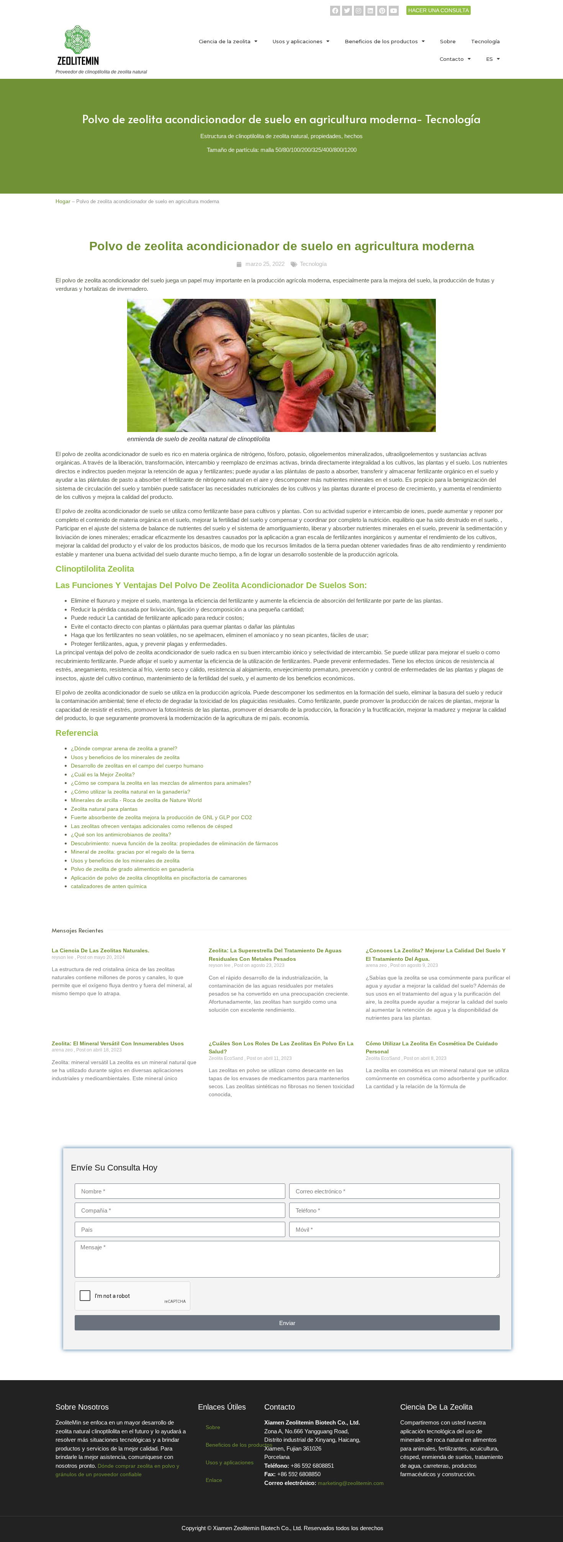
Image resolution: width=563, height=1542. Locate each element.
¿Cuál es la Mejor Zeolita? (103, 774)
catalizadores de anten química (109, 886)
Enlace (214, 1480)
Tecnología (485, 41)
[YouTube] (394, 11)
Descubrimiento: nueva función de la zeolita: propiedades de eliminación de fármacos (174, 843)
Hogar (63, 201)
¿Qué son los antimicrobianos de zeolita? (121, 834)
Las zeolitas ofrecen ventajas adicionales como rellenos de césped (151, 826)
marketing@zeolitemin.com (351, 1483)
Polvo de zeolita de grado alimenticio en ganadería (132, 869)
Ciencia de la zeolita (224, 41)
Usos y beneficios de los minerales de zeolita (125, 757)
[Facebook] (335, 11)
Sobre (448, 41)
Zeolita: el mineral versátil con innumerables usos (118, 1043)
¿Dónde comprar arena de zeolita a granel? (124, 748)
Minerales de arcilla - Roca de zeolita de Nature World (136, 800)
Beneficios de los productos (381, 41)
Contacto (452, 59)
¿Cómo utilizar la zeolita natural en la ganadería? (130, 792)
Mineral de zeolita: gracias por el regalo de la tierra (132, 852)
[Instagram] (359, 11)
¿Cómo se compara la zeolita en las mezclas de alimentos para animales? (161, 783)
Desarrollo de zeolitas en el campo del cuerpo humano (137, 766)
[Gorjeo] (347, 11)
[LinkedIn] (370, 11)
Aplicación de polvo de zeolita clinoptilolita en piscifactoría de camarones (159, 878)
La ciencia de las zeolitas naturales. (100, 950)
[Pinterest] (382, 11)
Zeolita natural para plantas (104, 809)
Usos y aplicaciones (297, 41)
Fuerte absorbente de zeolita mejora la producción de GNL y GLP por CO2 (161, 817)
